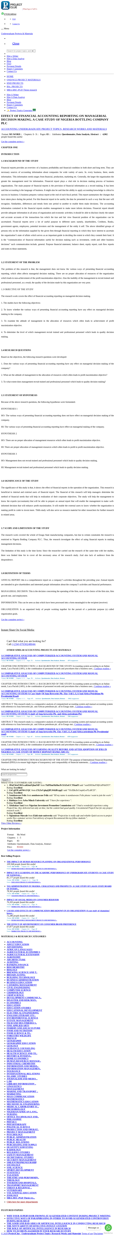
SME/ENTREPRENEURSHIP (22, 1162)
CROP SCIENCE (15, 995)
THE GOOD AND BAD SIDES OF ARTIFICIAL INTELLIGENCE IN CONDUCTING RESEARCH (56, 1223)
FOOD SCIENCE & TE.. (19, 1033)
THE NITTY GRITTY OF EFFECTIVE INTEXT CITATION (37, 1226)
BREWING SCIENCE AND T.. (22, 972)
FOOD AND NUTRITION (19, 1030)
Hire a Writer (12, 56)
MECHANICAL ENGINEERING (23, 1104)
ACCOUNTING (15, 942)
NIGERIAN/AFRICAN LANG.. (22, 1112)
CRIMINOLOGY (15, 992)
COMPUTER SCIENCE (19, 990)
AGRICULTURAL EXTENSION (23, 954)
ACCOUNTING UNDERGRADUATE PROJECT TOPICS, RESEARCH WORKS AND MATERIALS (54, 129)
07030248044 (10, 14)
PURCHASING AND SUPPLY (22, 1144)
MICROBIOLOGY (16, 1109)
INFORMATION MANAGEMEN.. (24, 1068)
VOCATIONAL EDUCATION (22, 1193)
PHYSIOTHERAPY (17, 1124)
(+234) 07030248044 (23, 644)
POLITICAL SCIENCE (18, 1127)
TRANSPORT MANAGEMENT (23, 1185)
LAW (9, 1081)
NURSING (12, 1114)
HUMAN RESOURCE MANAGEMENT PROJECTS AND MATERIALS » (34, 868)
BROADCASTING (16, 975)
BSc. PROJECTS (15, 86)
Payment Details (14, 66)
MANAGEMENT (15, 1089)
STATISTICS (13, 1172)
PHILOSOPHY (14, 1119)
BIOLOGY (12, 970)
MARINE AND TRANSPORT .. (22, 1091)
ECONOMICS (14, 1003)
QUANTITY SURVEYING (20, 1147)
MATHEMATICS (15, 1099)
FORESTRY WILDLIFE (19, 1035)
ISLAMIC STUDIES (17, 1076)
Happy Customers (15, 69)
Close (15, 43)
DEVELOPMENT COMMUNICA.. (24, 997)
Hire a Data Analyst (15, 58)
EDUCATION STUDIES (19, 1008)
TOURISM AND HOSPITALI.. (22, 1183)
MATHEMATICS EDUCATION (23, 1101)
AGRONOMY (14, 957)
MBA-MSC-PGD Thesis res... (21, 1198)
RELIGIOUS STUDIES (18, 1152)
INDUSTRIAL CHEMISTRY (21, 1063)
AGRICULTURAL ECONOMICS (23, 952)
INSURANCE (13, 1071)
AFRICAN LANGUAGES (19, 949)
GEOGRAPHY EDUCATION (21, 1043)
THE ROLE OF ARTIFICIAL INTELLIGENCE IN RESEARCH (39, 1228)
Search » (6, 780)
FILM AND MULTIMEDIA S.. (22, 1023)
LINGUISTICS (14, 1086)
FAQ (14, 19)
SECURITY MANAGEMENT (21, 1160)
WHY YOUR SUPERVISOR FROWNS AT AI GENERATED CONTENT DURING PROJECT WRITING (59, 1216)
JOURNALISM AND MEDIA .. (22, 1079)
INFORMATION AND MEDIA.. (22, 1066)
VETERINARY (14, 1190)
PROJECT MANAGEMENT (21, 1132)
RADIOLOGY (14, 1150)
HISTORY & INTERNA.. (19, 1056)
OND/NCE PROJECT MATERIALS (24, 80)
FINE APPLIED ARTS (18, 1025)
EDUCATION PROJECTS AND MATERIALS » (26, 882)
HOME (10, 76)
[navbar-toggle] (2, 29)
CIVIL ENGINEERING (18, 987)
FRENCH (11, 1038)
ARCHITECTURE (16, 959)
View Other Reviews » (11, 823)
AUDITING (12, 962)
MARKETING (14, 1094)
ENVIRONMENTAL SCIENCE (22, 1018)
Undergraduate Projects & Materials (17, 33)
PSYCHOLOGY (15, 1134)
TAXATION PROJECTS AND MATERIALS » (25, 895)
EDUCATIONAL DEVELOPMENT (24, 1010)
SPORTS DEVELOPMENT (20, 1170)
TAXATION (13, 1175)
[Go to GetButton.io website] (108, 1233)
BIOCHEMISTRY (16, 967)
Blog (9, 61)
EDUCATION (14, 1005)
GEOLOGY (12, 1046)
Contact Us (16, 24)
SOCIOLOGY (13, 1165)
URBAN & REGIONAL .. (19, 1188)
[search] (34, 50)
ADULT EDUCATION (18, 944)
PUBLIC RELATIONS (18, 1142)
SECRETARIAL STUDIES (20, 1157)
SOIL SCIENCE (15, 1167)
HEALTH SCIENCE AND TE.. (22, 1053)
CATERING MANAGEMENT (22, 985)
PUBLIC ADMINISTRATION (21, 1137)
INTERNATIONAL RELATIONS (23, 1074)
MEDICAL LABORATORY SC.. (23, 1106)
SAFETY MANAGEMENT (20, 1155)
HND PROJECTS (15, 83)
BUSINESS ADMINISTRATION (23, 980)
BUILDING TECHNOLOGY (21, 977)
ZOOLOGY (12, 1195)
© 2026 (41, 1233)
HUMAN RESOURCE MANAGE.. (24, 1061)
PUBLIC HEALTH (16, 1139)
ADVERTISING (15, 947)
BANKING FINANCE (18, 965)
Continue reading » (102, 668)
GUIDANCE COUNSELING (21, 1048)
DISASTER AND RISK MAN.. (22, 1000)
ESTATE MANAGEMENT (20, 1020)
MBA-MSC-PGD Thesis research (22, 90)
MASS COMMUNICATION (20, 1096)
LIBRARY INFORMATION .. (21, 1084)
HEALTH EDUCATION (19, 1051)
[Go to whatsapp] (108, 1227)
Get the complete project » (12, 141)
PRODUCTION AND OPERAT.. (23, 1129)
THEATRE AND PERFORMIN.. (23, 1177)
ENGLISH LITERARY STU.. (21, 1015)
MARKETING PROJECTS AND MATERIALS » (26, 906)
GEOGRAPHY (14, 1041)
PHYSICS (12, 1122)
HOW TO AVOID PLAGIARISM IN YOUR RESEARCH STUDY (39, 1231)
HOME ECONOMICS (17, 1058)
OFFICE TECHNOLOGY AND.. (23, 1117)
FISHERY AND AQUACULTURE (23, 1028)
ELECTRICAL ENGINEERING (23, 1013)
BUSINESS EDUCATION (19, 982)
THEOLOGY (13, 1180)
